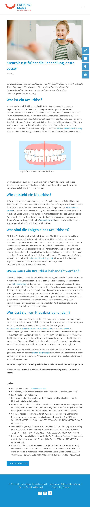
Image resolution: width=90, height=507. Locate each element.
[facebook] (40, 493)
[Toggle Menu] (82, 7)
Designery (67, 487)
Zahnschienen (63, 328)
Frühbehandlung (18, 284)
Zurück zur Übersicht (18, 463)
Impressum (54, 484)
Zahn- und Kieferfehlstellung (69, 128)
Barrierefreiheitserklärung (30, 487)
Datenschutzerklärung (70, 484)
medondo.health (38, 388)
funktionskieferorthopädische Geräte (23, 328)
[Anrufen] (85, 50)
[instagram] (45, 493)
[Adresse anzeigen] (85, 66)
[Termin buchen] (85, 58)
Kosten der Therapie (41, 353)
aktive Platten (46, 328)
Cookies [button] (47, 487)
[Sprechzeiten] (85, 74)
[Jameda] (50, 493)
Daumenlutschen (46, 220)
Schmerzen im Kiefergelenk (41, 258)
